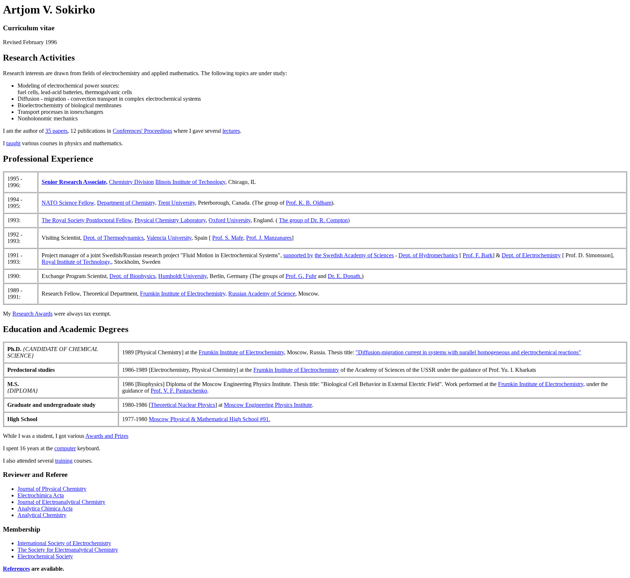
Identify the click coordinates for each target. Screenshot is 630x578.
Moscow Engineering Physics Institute (268, 405)
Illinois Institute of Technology (190, 182)
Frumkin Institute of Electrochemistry (241, 352)
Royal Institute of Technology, (76, 262)
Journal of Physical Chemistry (52, 489)
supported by (298, 255)
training (64, 461)
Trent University (176, 203)
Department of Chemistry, (126, 203)
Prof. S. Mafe (227, 238)
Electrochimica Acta (41, 495)
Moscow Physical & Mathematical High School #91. (209, 419)
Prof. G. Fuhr (300, 276)
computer (65, 448)
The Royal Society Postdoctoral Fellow (87, 220)
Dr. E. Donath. (345, 276)
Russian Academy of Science (261, 293)
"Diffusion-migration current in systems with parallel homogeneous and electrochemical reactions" (468, 352)
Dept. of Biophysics (132, 276)
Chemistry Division (131, 182)
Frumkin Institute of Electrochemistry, (183, 293)
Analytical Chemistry (42, 515)
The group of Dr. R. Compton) (314, 220)
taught (13, 143)
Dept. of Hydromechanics (428, 255)
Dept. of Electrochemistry (531, 255)
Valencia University (169, 238)
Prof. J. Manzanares (269, 238)
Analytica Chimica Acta (45, 508)
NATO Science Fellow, (69, 203)
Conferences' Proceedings (142, 131)
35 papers (56, 131)
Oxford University (229, 220)
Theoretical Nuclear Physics (183, 405)
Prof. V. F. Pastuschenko (179, 391)
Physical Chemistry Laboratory (170, 220)
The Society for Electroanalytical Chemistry (68, 550)
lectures (231, 131)
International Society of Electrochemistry (64, 543)
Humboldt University (182, 276)
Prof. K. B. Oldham (308, 203)
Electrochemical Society (45, 556)
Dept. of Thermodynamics (113, 238)
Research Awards (32, 314)
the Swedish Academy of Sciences (354, 255)
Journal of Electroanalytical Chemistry (61, 502)
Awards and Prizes (106, 436)
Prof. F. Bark (478, 255)
